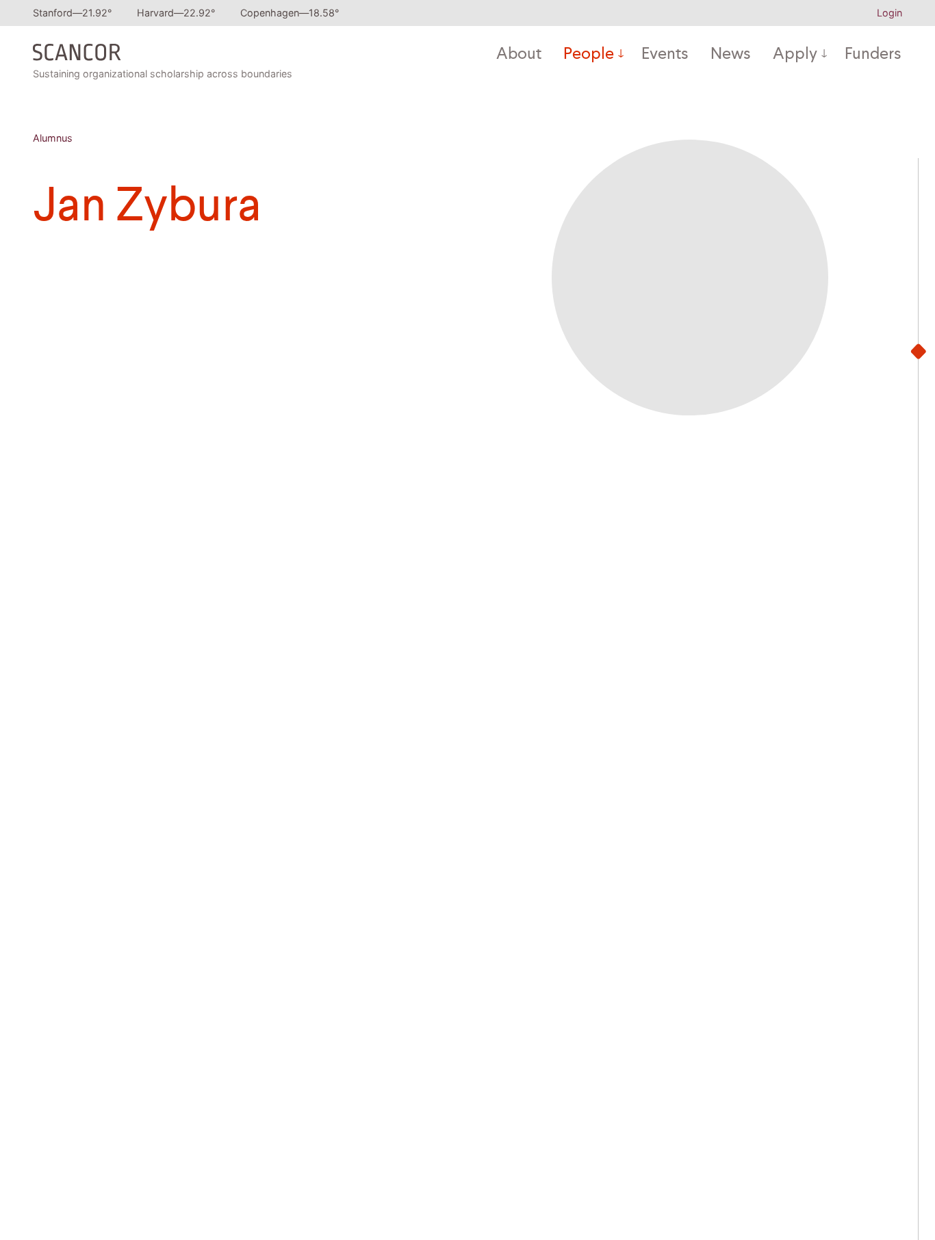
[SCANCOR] (77, 49)
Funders (873, 55)
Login (889, 12)
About (518, 55)
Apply (795, 55)
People (588, 55)
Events (665, 55)
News (730, 55)
